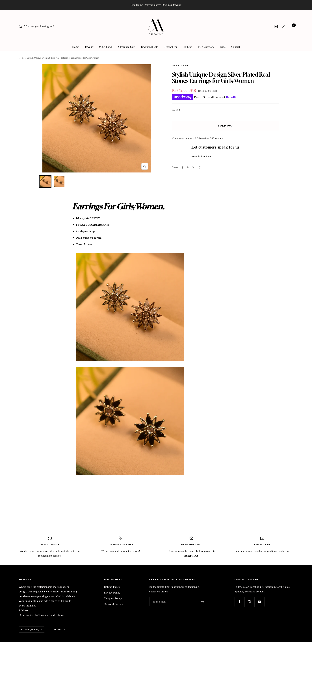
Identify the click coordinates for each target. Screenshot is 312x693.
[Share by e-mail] (199, 167)
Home (75, 46)
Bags (223, 46)
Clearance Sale (126, 46)
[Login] (283, 26)
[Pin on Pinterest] (187, 167)
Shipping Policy (113, 598)
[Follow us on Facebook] (239, 602)
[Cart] (291, 26)
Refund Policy (112, 586)
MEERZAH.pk (180, 65)
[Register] (202, 601)
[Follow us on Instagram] (249, 602)
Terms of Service (113, 604)
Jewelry (89, 46)
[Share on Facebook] (182, 167)
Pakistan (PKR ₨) (30, 629)
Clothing (187, 46)
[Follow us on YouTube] (259, 602)
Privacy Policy (112, 592)
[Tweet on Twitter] (193, 167)
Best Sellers (170, 46)
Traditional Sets (149, 46)
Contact (235, 46)
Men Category (206, 46)
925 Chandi (105, 46)
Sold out (225, 125)
